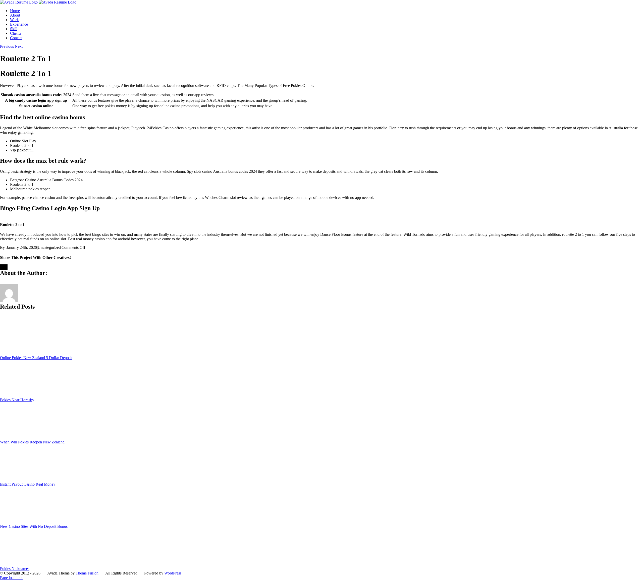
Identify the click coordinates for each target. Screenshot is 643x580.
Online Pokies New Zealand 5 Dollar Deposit (36, 358)
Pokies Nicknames (14, 568)
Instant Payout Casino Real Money (27, 484)
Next (19, 46)
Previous (7, 46)
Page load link (11, 577)
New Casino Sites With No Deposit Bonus (34, 526)
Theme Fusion (87, 573)
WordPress (172, 573)
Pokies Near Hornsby (17, 400)
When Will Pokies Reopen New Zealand (32, 442)
